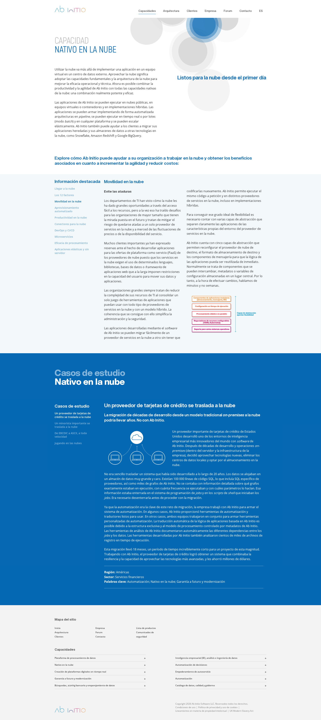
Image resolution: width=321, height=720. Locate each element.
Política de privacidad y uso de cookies (218, 707)
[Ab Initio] (73, 9)
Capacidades (147, 10)
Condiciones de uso (185, 707)
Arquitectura (171, 10)
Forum (228, 10)
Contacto (245, 10)
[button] (121, 658)
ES (261, 10)
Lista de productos (146, 628)
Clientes (192, 10)
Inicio (57, 628)
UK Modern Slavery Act (241, 710)
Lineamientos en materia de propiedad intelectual (201, 710)
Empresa (210, 10)
